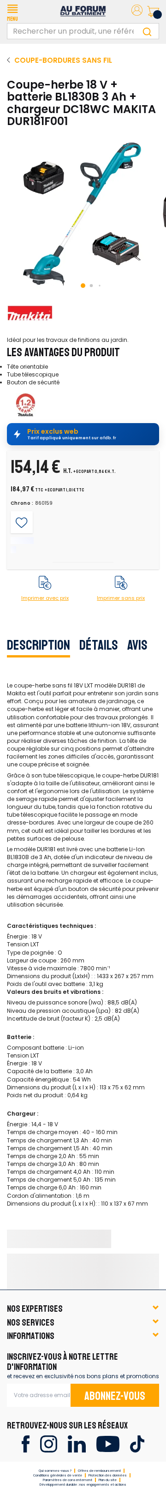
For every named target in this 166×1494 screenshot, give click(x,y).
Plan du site (108, 1480)
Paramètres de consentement (67, 1480)
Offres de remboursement (99, 1471)
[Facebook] (26, 1443)
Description (38, 645)
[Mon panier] (153, 11)
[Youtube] (107, 1443)
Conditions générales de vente (57, 1475)
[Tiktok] (137, 1443)
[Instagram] (48, 1443)
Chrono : (22, 503)
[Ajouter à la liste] (21, 522)
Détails (98, 645)
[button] (12, 11)
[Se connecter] (136, 12)
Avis (137, 645)
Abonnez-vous (114, 1396)
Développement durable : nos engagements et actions (83, 1484)
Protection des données (108, 1475)
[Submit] (147, 31)
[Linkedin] (77, 1443)
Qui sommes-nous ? (55, 1471)
